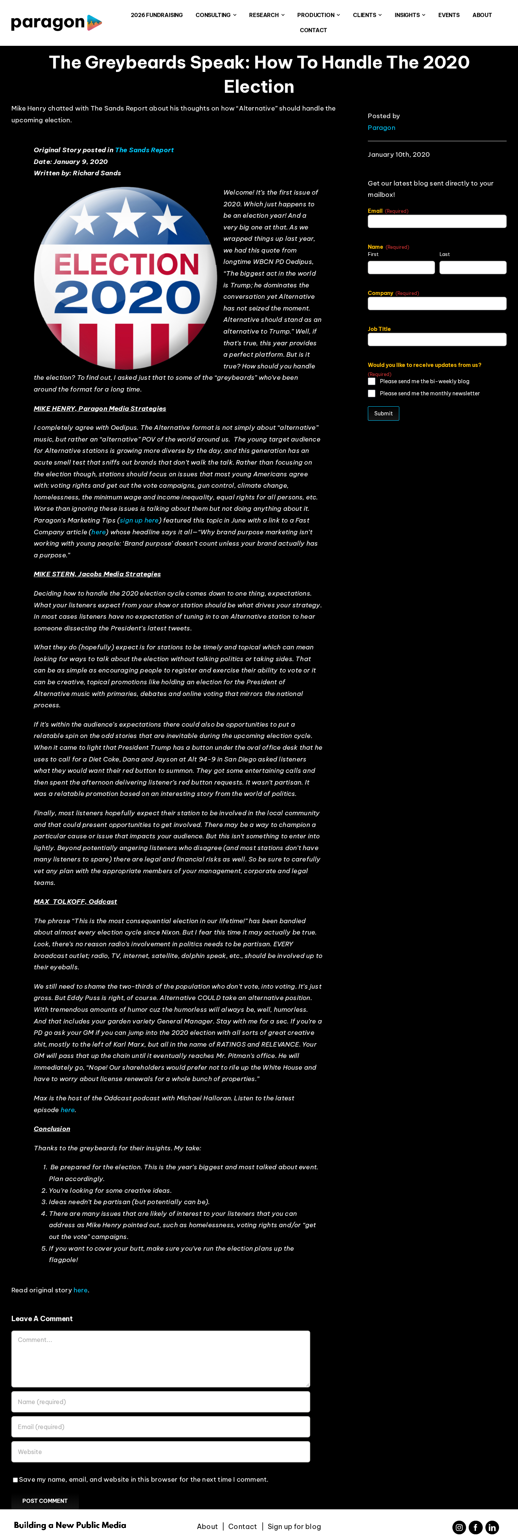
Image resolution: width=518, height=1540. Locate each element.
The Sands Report (144, 150)
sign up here (139, 520)
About (207, 1526)
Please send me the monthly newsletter (430, 393)
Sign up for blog (294, 1526)
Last (445, 254)
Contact (242, 1526)
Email (388, 211)
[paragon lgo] (56, 18)
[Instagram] (459, 1527)
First (373, 254)
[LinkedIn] (492, 1527)
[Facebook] (475, 1527)
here (98, 532)
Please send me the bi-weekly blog (424, 381)
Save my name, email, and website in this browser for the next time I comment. (143, 1479)
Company (393, 293)
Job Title (379, 329)
